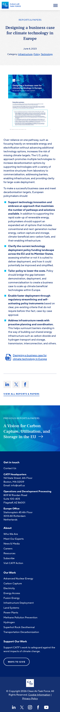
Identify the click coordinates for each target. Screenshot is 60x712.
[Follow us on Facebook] (38, 707)
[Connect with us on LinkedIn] (13, 707)
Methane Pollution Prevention (20, 617)
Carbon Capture (12, 583)
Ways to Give (16, 662)
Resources (9, 553)
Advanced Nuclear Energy (18, 578)
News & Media (11, 543)
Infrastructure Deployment (18, 603)
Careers (7, 548)
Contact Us (9, 468)
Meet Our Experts (13, 539)
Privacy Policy (30, 698)
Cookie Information (39, 694)
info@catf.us (18, 485)
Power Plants (10, 612)
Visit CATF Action (13, 563)
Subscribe (9, 558)
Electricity (9, 588)
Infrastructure (25, 54)
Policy (36, 54)
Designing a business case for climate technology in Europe (30, 357)
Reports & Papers (30, 19)
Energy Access (11, 593)
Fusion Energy (11, 598)
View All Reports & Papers (21, 394)
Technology (47, 54)
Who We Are (10, 534)
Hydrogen (9, 622)
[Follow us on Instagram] (30, 707)
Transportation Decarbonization (21, 632)
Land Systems (11, 607)
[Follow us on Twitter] (22, 707)
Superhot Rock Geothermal (19, 627)
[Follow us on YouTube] (46, 707)
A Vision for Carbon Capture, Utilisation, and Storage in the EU (26, 431)
